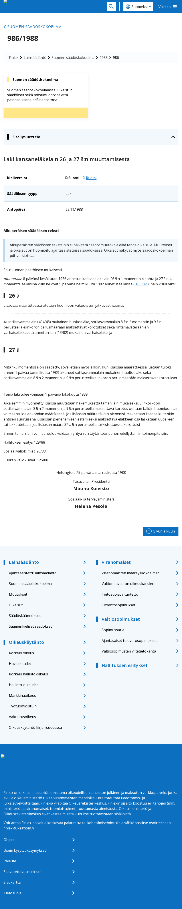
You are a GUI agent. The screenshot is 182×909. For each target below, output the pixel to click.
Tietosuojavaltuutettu (120, 594)
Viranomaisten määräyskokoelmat (130, 573)
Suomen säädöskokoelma (34, 26)
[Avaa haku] (111, 6)
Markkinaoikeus (22, 695)
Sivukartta (12, 882)
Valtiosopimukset (121, 619)
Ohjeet (9, 839)
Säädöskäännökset (25, 615)
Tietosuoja (13, 893)
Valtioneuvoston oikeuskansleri (128, 583)
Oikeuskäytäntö (26, 642)
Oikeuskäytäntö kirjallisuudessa (35, 727)
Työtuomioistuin (23, 706)
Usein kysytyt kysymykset (25, 850)
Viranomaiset (116, 562)
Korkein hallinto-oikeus (28, 674)
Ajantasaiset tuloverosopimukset (129, 640)
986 (116, 57)
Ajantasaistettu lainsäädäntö (33, 573)
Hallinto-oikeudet (23, 684)
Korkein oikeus (21, 653)
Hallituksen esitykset (125, 665)
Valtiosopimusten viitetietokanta (129, 651)
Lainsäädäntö (35, 57)
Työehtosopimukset (118, 605)
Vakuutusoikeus (22, 716)
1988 (104, 57)
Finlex (13, 57)
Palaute (10, 861)
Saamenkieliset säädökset (30, 626)
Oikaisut (16, 605)
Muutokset (18, 594)
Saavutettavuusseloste (23, 871)
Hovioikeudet (20, 663)
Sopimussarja (113, 629)
